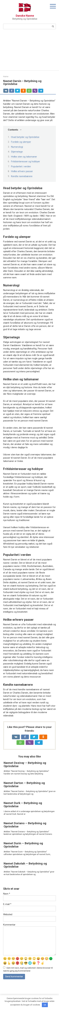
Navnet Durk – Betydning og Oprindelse (23, 804)
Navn (6, 893)
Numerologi (17, 146)
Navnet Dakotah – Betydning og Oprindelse (25, 865)
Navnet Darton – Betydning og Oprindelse (24, 784)
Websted (7, 914)
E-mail (7, 904)
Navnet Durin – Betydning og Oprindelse (23, 844)
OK (45, 1005)
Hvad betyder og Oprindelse (25, 137)
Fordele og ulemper (21, 141)
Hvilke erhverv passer (22, 171)
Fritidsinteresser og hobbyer (25, 161)
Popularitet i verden (21, 166)
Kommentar (9, 924)
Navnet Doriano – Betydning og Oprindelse (25, 824)
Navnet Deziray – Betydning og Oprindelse (25, 764)
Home (5, 76)
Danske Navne (25, 15)
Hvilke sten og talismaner (24, 156)
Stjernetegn (17, 151)
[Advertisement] (29, 52)
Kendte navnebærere (21, 176)
